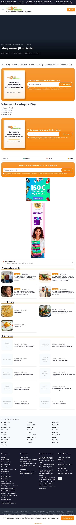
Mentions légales (8, 511)
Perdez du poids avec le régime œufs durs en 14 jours (28, 460)
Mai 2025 (3, 432)
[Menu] (3, 9)
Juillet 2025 (55, 432)
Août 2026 (4, 445)
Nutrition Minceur (5, 466)
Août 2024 (4, 425)
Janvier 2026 (55, 437)
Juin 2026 (29, 442)
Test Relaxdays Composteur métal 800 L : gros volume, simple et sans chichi (46, 466)
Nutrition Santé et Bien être (8, 469)
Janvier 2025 (55, 427)
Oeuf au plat (23, 469)
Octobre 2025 (56, 435)
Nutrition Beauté (5, 464)
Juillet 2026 (55, 442)
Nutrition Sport (5, 471)
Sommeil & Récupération (7, 483)
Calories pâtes (24, 457)
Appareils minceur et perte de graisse (9, 496)
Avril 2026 (55, 440)
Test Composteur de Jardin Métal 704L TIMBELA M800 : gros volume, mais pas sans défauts (46, 459)
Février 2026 (5, 440)
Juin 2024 (29, 422)
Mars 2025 (29, 430)
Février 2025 (4, 430)
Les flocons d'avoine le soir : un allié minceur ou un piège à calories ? (28, 473)
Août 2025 (4, 435)
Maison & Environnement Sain (9, 488)
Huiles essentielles (6, 462)
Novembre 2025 (5, 437)
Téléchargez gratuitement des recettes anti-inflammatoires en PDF (28, 465)
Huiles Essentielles (6, 459)
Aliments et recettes (18, 44)
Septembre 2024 (31, 425)
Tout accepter (67, 518)
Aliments (3, 457)
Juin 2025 (29, 432)
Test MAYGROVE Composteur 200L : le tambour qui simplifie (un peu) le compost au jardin (47, 479)
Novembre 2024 (5, 427)
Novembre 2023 (5, 422)
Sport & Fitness (5, 478)
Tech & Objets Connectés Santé (9, 486)
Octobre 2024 (56, 425)
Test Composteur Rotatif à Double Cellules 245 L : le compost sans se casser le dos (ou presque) (47, 486)
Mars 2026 (30, 440)
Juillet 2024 (55, 422)
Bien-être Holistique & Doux (8, 493)
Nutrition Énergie (5, 474)
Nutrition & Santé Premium (8, 490)
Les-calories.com (6, 44)
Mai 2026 (3, 442)
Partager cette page (33, 53)
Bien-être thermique (6, 499)
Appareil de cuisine (6, 476)
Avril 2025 (55, 430)
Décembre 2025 (31, 437)
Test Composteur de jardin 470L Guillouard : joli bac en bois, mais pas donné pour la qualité (46, 473)
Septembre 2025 (31, 435)
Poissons (28, 44)
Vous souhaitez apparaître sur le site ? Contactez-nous (65, 2)
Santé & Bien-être (6, 481)
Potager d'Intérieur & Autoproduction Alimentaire (8, 502)
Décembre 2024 (31, 427)
